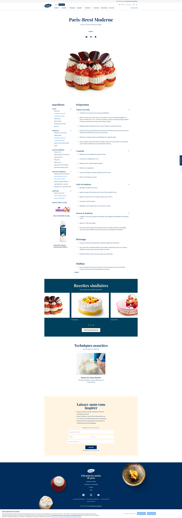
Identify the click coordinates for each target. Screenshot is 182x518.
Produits (56, 8)
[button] (88, 325)
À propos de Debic (91, 481)
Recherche (123, 4)
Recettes (64, 8)
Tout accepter (151, 513)
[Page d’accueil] (48, 6)
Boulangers (61, 4)
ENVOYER (91, 447)
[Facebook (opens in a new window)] (83, 495)
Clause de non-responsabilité (79, 499)
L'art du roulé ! (134, 8)
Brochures (96, 8)
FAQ (91, 490)
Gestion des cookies (105, 499)
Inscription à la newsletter (91, 484)
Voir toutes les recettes (91, 330)
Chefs (56, 4)
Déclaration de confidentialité (93, 499)
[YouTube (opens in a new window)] (98, 495)
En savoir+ (111, 8)
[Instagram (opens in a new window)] (91, 495)
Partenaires (88, 8)
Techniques (72, 8)
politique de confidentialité (93, 427)
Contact (130, 4)
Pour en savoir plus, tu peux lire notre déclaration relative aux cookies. (66, 516)
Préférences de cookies (91, 501)
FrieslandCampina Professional (131, 1)
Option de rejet (141, 513)
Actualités (79, 8)
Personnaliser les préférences (129, 513)
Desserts (91, 31)
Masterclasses (104, 8)
